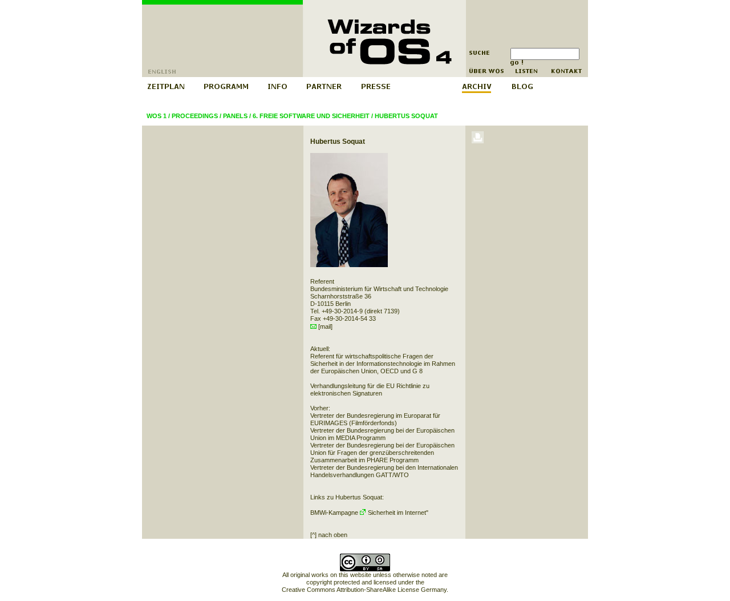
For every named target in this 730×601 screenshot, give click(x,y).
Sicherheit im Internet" (397, 512)
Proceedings (195, 115)
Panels (235, 115)
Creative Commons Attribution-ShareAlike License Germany (364, 589)
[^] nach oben (328, 534)
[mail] (324, 326)
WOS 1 (157, 115)
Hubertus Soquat (406, 115)
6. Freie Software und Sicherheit (311, 115)
